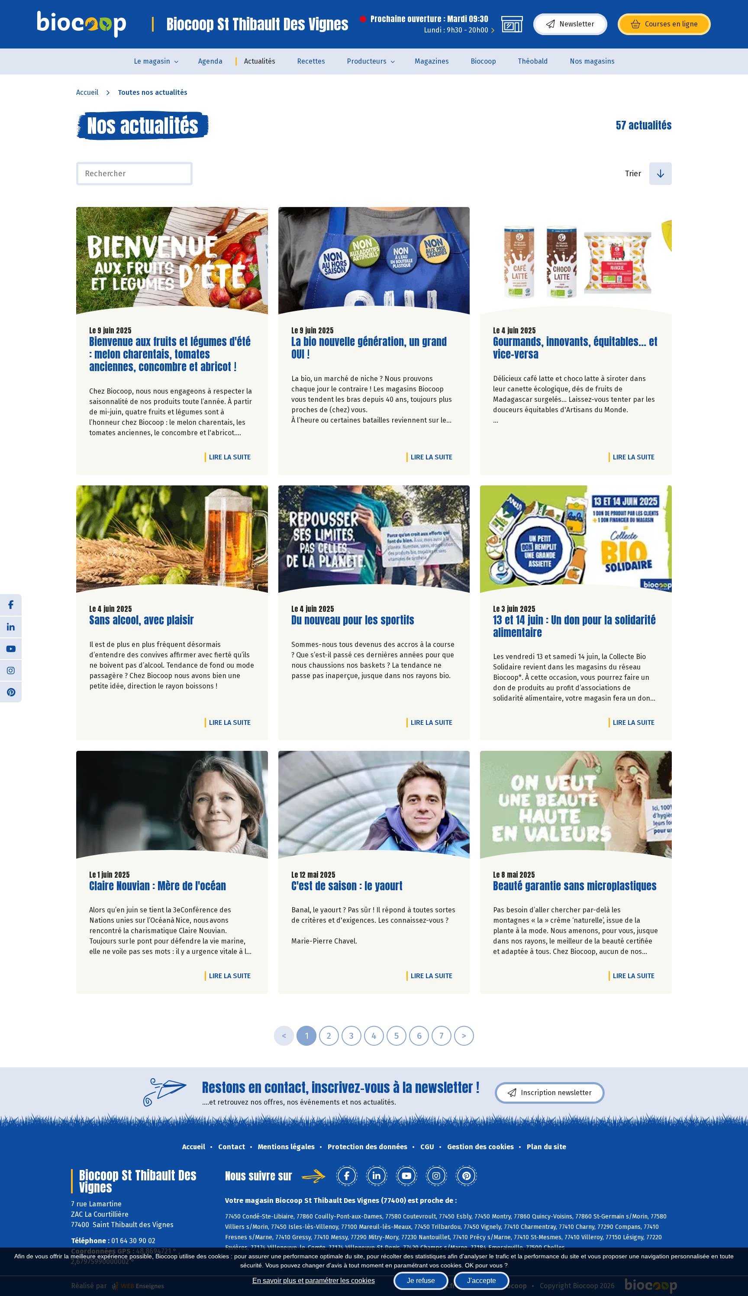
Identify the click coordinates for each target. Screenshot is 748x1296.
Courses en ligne (671, 24)
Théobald (533, 61)
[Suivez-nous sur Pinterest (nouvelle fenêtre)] (11, 691)
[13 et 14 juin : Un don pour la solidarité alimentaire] (576, 541)
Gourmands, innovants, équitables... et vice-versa (575, 348)
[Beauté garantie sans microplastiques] (576, 807)
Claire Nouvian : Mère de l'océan (157, 886)
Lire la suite (232, 456)
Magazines (432, 61)
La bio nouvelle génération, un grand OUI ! (369, 348)
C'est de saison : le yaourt (347, 886)
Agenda (210, 61)
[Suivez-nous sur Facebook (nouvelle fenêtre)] (11, 605)
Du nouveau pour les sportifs (352, 620)
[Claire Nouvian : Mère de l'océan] (172, 807)
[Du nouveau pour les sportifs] (374, 541)
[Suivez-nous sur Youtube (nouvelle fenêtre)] (11, 648)
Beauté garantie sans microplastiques (575, 886)
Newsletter (576, 24)
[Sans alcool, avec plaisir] (172, 541)
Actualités (259, 61)
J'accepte (481, 1280)
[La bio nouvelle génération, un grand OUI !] (374, 263)
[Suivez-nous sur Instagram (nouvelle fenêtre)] (11, 670)
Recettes (311, 61)
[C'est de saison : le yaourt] (374, 807)
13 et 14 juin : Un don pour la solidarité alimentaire (574, 626)
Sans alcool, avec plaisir (141, 620)
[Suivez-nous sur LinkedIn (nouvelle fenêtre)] (11, 626)
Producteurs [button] (367, 61)
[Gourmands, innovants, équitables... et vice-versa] (576, 263)
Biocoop (483, 61)
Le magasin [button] (152, 61)
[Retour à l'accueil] (81, 24)
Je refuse (421, 1280)
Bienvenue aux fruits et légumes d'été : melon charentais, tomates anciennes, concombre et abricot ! (170, 354)
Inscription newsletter (556, 1093)
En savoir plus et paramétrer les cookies (313, 1280)
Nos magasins (592, 61)
